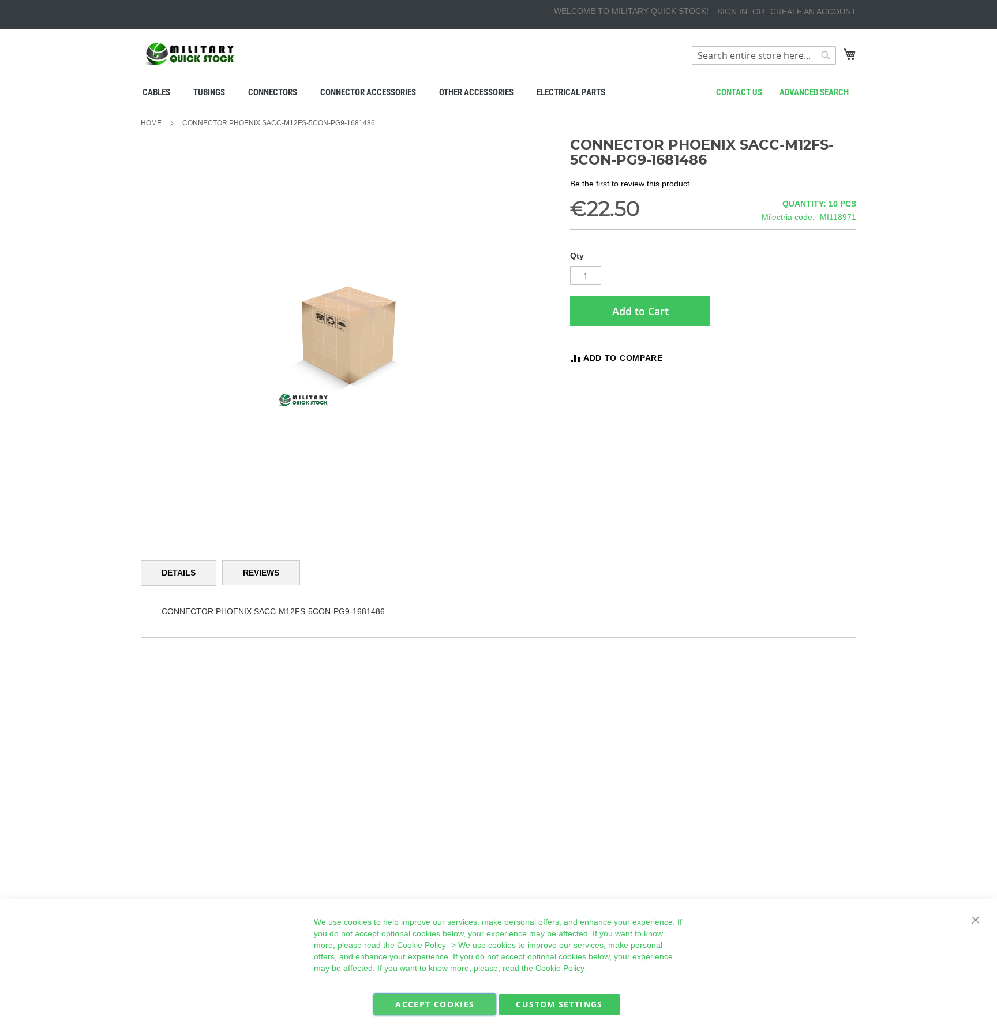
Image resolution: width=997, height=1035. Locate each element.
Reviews (261, 572)
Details (179, 572)
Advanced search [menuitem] (814, 92)
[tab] (178, 573)
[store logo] (190, 54)
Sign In (732, 11)
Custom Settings (559, 1004)
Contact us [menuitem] (739, 92)
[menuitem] (156, 92)
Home (151, 123)
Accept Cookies (434, 1004)
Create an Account (813, 11)
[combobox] (764, 55)
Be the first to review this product (629, 183)
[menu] (498, 92)
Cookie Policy (421, 945)
